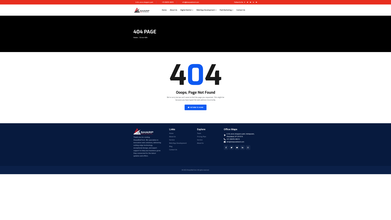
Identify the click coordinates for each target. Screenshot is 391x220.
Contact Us (240, 10)
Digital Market (186, 10)
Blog (170, 146)
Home (164, 10)
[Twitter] (247, 2)
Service (172, 140)
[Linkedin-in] (253, 2)
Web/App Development (205, 10)
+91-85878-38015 (168, 2)
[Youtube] (250, 2)
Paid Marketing (226, 10)
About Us (173, 10)
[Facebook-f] (244, 2)
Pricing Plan (201, 137)
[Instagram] (248, 147)
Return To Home (196, 107)
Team (199, 133)
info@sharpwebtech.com (190, 2)
